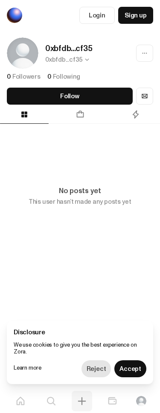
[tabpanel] (80, 146)
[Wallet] (112, 401)
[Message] (144, 96)
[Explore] (51, 401)
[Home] (20, 401)
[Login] (141, 401)
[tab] (80, 114)
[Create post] (82, 401)
